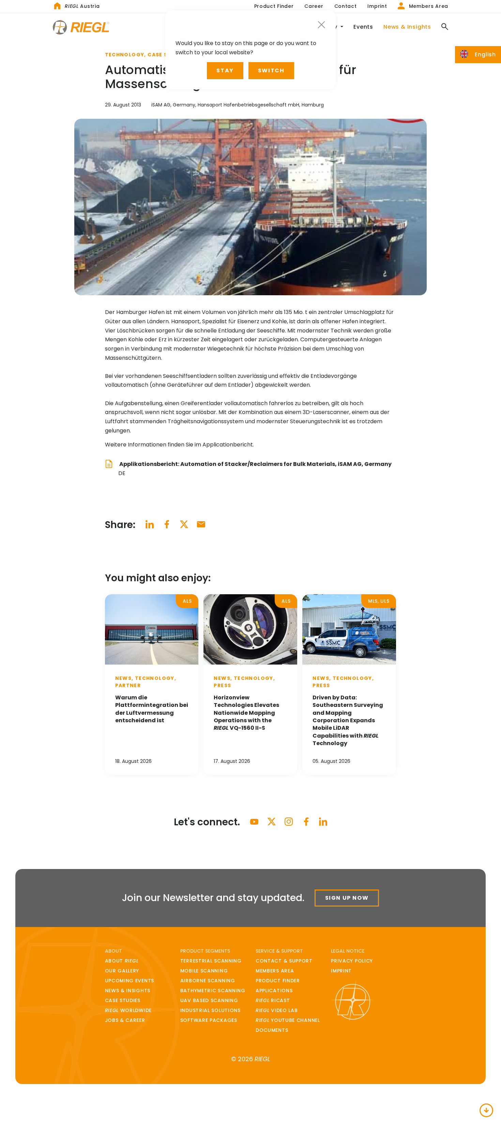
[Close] (321, 24)
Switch (271, 70)
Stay (224, 70)
